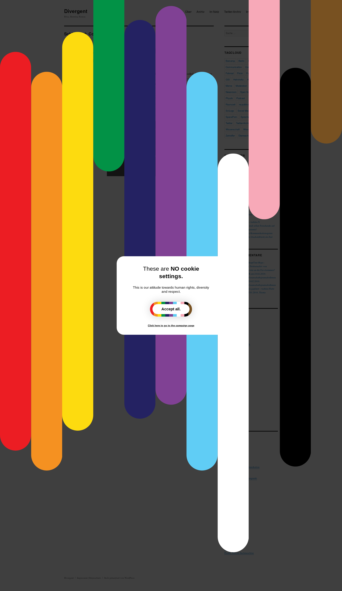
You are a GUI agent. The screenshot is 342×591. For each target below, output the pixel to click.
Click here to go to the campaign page (171, 325)
